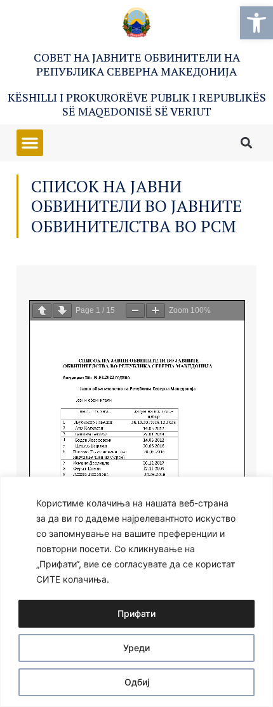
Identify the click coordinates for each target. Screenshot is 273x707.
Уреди (136, 647)
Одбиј (136, 682)
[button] (256, 22)
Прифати (136, 613)
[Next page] (62, 310)
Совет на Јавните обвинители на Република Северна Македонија (137, 64)
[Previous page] (41, 310)
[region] (136, 592)
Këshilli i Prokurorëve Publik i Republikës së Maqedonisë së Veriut (137, 104)
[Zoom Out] (135, 310)
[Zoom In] (155, 310)
